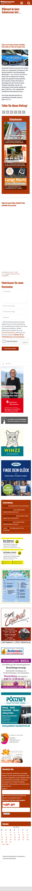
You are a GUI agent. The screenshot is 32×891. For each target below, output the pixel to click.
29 (2, 842)
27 (23, 839)
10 (10, 835)
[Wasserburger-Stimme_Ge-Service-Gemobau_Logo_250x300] (12, 539)
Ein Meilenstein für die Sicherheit (18, 506)
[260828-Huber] (15, 145)
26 (19, 839)
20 (23, 837)
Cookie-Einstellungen (9, 858)
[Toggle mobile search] (28, 2)
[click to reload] (11, 804)
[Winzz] (12, 429)
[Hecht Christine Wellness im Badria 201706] (12, 750)
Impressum (21, 856)
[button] (3, 112)
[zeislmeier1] (12, 648)
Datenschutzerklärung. (9, 332)
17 (10, 837)
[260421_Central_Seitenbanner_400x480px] (16, 609)
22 (2, 839)
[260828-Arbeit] (15, 123)
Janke (5, 528)
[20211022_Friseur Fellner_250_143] (12, 733)
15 (2, 837)
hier (10, 786)
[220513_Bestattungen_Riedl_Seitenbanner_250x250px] (16, 660)
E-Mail (4, 788)
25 (15, 839)
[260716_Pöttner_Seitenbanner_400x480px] (16, 693)
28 (27, 839)
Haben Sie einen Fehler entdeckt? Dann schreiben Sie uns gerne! (13, 204)
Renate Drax (7, 272)
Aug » (7, 844)
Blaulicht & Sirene (15, 274)
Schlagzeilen (5, 275)
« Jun (3, 844)
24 (10, 839)
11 (15, 835)
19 (19, 837)
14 (27, 835)
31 (10, 842)
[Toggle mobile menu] (21, 2)
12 (19, 835)
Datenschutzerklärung (19, 795)
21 (27, 837)
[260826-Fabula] (16, 168)
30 (6, 842)
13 (23, 835)
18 (15, 837)
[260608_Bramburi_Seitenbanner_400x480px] (16, 569)
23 (6, 839)
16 (6, 837)
